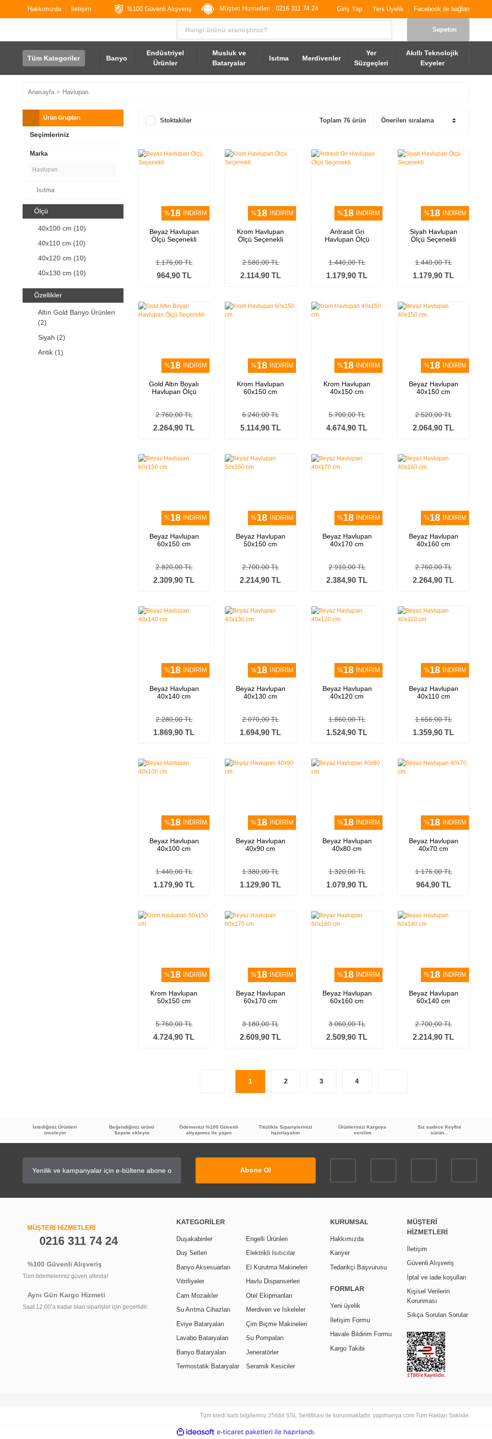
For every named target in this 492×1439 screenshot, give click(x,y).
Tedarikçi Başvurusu (358, 1267)
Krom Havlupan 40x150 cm (346, 387)
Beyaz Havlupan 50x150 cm (260, 540)
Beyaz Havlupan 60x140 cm (433, 997)
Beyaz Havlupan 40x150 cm (433, 387)
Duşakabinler (194, 1238)
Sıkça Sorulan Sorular (437, 1314)
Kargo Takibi (347, 1348)
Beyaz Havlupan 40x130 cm (260, 692)
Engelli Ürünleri (267, 1238)
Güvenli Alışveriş (430, 1263)
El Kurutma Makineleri (277, 1267)
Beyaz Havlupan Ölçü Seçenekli (174, 235)
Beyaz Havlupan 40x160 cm (433, 540)
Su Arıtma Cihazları (203, 1309)
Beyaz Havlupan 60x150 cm (174, 540)
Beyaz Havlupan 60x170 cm (260, 997)
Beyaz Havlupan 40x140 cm (174, 692)
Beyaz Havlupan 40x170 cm (347, 540)
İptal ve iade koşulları (437, 1277)
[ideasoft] (195, 1432)
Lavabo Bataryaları (202, 1337)
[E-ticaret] (245, 1431)
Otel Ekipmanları (269, 1295)
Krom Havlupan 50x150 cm (173, 997)
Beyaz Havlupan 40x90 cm (260, 844)
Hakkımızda (44, 8)
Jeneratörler (262, 1352)
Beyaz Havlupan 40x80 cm (347, 844)
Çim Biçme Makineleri (276, 1324)
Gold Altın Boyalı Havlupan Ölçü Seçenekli (174, 387)
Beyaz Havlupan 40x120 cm (347, 692)
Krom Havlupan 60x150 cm (260, 387)
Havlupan (75, 92)
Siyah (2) (51, 337)
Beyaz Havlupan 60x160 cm (347, 997)
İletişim (81, 8)
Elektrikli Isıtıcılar (270, 1252)
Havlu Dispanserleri (273, 1281)
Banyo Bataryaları (201, 1352)
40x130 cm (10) (62, 273)
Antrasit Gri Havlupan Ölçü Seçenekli (347, 235)
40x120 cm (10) (62, 258)
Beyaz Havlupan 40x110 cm (433, 692)
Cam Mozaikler (197, 1295)
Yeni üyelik (345, 1305)
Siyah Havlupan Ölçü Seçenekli (433, 235)
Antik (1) (50, 352)
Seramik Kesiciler (270, 1366)
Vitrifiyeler (190, 1281)
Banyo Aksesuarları (203, 1267)
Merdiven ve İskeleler (276, 1309)
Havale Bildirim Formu (361, 1334)
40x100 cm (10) (62, 228)
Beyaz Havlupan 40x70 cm (433, 844)
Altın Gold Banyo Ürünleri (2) (76, 317)
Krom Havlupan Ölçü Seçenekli (260, 235)
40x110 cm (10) (62, 243)
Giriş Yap (349, 8)
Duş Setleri (191, 1252)
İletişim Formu (350, 1320)
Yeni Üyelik (388, 8)
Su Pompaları (265, 1337)
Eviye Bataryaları (200, 1324)
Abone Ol (255, 1170)
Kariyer (340, 1252)
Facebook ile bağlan (441, 8)
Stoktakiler (176, 120)
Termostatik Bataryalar (207, 1366)
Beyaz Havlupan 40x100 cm (174, 844)
